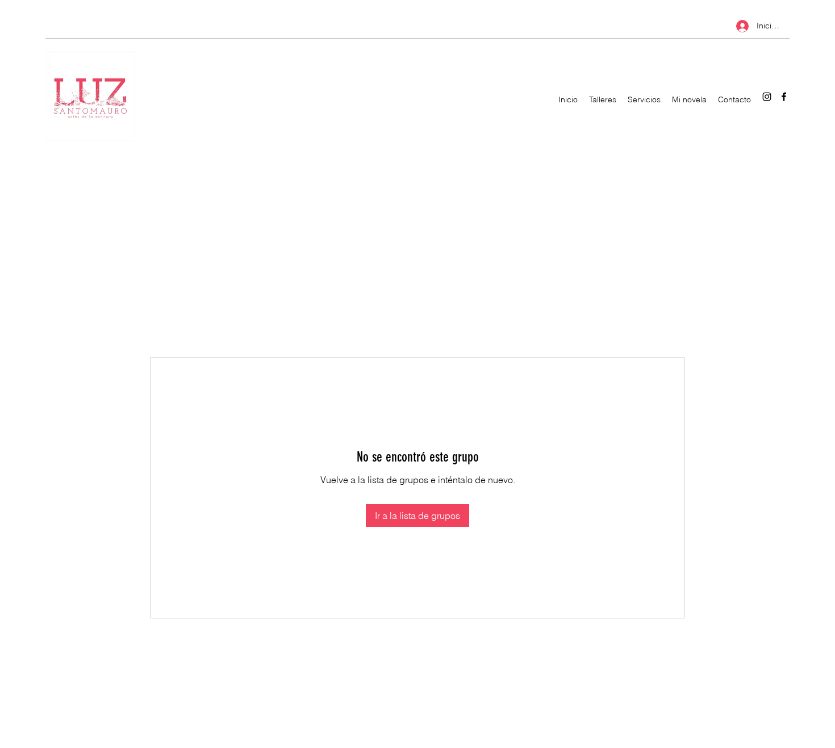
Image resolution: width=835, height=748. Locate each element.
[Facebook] (784, 96)
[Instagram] (767, 96)
